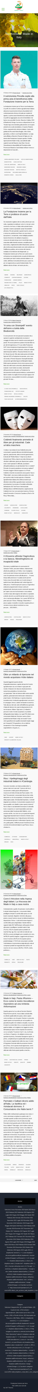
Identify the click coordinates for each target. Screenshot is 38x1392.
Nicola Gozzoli (18, 393)
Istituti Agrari (20, 391)
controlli (7, 839)
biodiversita (23, 388)
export (11, 737)
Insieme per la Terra (27, 92)
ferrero (6, 510)
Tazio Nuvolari (8, 399)
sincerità (7, 1064)
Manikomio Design (9, 167)
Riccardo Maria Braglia (20, 172)
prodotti (7, 962)
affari (6, 505)
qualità (22, 1062)
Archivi (20, 1207)
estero (26, 277)
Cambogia (7, 836)
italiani (6, 1167)
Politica (15, 552)
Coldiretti (7, 507)
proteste (20, 1169)
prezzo (6, 841)
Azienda (12, 274)
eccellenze (24, 507)
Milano (28, 1167)
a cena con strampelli (11, 388)
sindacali (28, 1169)
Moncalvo (17, 513)
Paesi (13, 285)
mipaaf (6, 619)
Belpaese (19, 274)
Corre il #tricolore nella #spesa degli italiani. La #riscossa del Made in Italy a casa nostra (18, 901)
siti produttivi (8, 287)
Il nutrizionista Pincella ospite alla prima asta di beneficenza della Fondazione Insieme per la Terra (19, 99)
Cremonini (16, 507)
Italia (20, 282)
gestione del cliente (16, 1059)
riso (12, 841)
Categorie (20, 1304)
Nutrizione (7, 172)
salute (26, 396)
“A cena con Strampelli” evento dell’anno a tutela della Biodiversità (18, 328)
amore (6, 274)
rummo (29, 1062)
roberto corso (9, 174)
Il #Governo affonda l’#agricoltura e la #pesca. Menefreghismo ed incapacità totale (19, 559)
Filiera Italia (15, 510)
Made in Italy (21, 164)
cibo (5, 737)
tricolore (20, 962)
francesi (21, 1164)
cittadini (14, 836)
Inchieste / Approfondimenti (17, 436)
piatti (28, 959)
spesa (13, 962)
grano (26, 1059)
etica (6, 1059)
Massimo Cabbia (21, 167)
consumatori (23, 836)
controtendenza (17, 277)
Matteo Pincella (21, 169)
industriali (15, 839)
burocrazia (27, 274)
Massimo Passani (9, 169)
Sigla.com (18, 174)
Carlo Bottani (18, 161)
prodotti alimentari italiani (12, 739)
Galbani (28, 1164)
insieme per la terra (10, 282)
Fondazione (7, 280)
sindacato (25, 513)
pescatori (19, 619)
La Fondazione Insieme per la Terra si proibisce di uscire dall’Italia (17, 214)
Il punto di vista (7, 322)
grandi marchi (17, 280)
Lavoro (28, 995)
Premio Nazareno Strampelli (12, 396)
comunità (7, 277)
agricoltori (13, 505)
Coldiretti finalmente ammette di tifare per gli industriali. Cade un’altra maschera (18, 442)
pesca (12, 619)
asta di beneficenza (27, 159)
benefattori (7, 161)
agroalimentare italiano (11, 159)
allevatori (7, 1164)
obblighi (6, 285)
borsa (15, 1164)
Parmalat (12, 1169)
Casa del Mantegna (10, 164)
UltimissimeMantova (21, 399)
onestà (16, 1062)
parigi (6, 1169)
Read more (6, 154)
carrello (7, 959)
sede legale (20, 285)
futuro (23, 510)
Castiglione (17, 617)
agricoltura (23, 505)
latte (12, 1167)
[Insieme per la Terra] (19, 6)
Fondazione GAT (9, 391)
